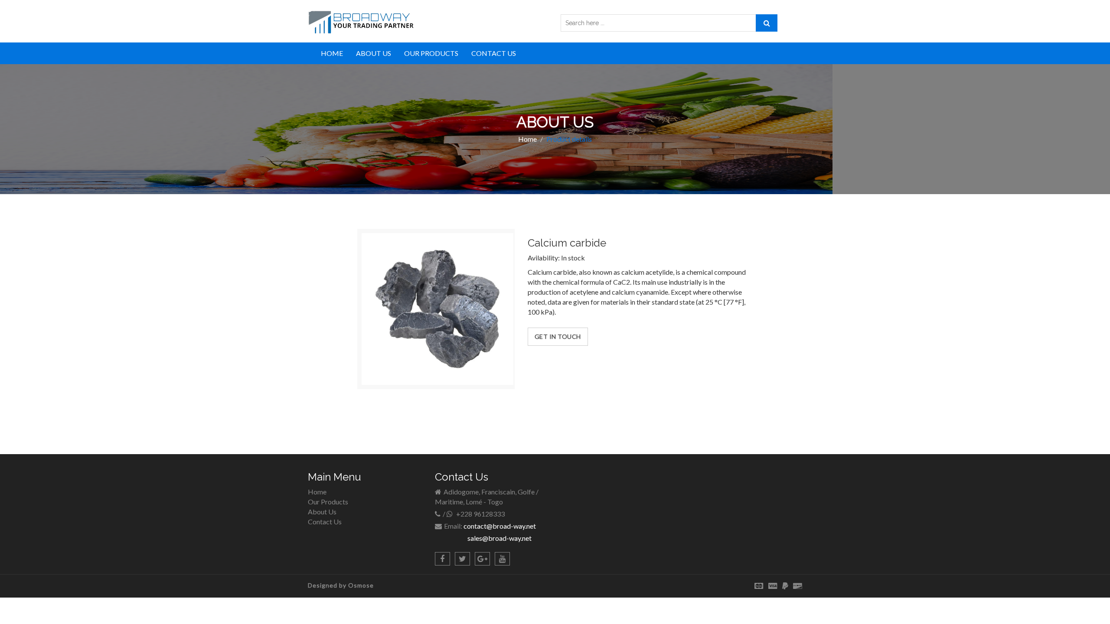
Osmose (361, 585)
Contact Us (325, 521)
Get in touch (558, 336)
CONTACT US (493, 53)
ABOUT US (373, 53)
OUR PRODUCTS (431, 53)
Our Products (328, 501)
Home (527, 139)
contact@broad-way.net (500, 526)
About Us (322, 511)
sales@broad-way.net (499, 538)
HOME (332, 53)
